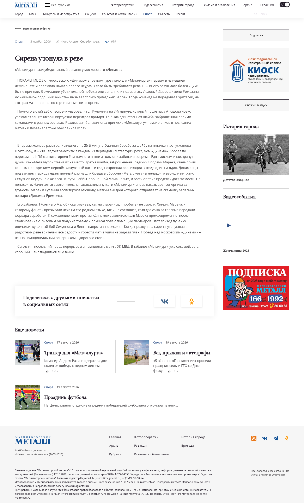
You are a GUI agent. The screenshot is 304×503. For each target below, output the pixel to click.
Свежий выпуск (256, 105)
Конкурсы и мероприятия (60, 14)
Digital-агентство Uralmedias (268, 475)
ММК (32, 14)
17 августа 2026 (68, 342)
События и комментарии (119, 14)
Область (164, 14)
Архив (247, 5)
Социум (90, 14)
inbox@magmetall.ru (108, 478)
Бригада (187, 445)
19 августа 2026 (177, 342)
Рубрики (115, 454)
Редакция (267, 5)
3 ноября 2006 (40, 41)
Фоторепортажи (122, 5)
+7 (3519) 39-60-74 (133, 478)
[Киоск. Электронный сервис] (256, 70)
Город (19, 14)
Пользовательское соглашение (270, 471)
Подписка (256, 35)
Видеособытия (152, 5)
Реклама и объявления (218, 5)
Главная (115, 437)
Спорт (147, 14)
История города (182, 5)
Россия (181, 14)
